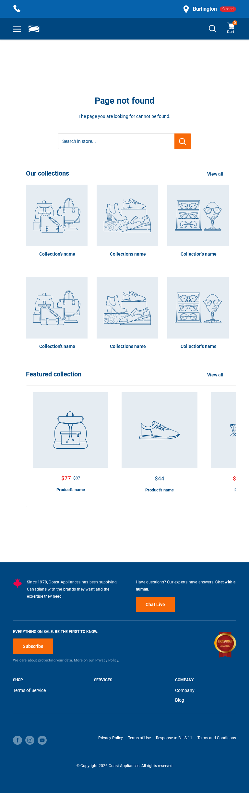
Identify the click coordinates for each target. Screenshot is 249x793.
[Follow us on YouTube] (42, 740)
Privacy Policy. (107, 660)
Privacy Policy (110, 738)
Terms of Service (29, 690)
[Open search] (213, 28)
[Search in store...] (182, 141)
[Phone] (17, 9)
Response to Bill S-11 (174, 738)
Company (185, 690)
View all (215, 174)
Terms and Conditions (216, 738)
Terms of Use (139, 738)
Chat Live (155, 604)
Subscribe (33, 646)
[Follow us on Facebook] (17, 740)
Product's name (70, 489)
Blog (179, 700)
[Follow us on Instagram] (29, 740)
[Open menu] (17, 29)
